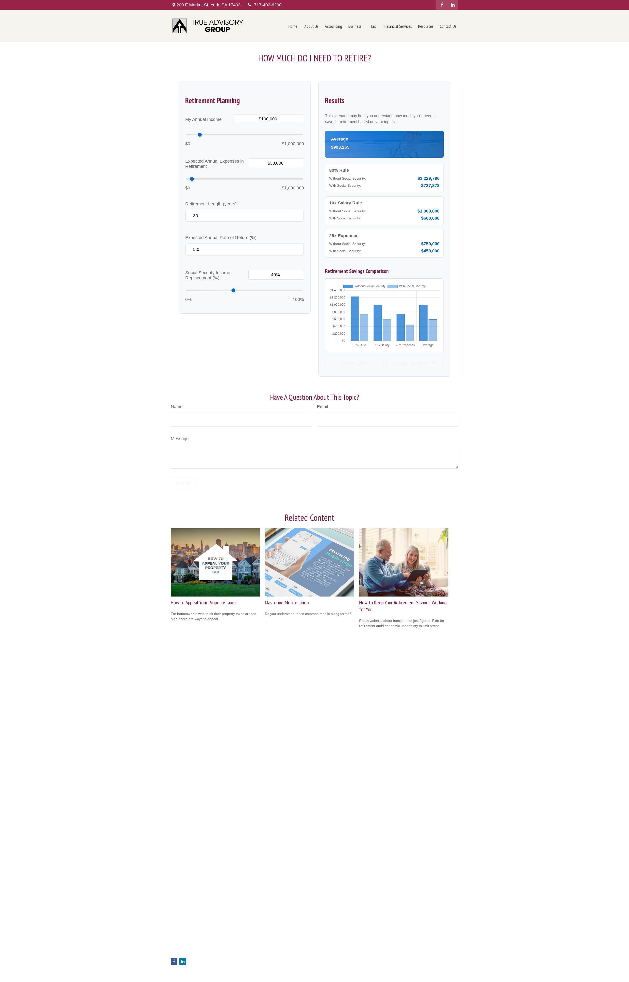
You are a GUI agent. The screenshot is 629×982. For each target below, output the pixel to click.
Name (177, 406)
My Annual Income (203, 119)
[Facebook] (441, 5)
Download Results (415, 364)
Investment (252, 943)
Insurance (251, 954)
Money (249, 964)
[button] (293, 26)
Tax (246, 959)
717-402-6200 (268, 4)
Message (180, 438)
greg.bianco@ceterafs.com (192, 954)
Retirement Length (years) (211, 203)
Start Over (354, 364)
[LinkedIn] (452, 5)
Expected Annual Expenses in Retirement (214, 164)
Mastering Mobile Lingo (287, 602)
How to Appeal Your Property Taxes (204, 602)
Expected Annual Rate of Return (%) (221, 237)
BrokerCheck (403, 936)
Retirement (252, 938)
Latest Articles (255, 974)
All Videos (251, 980)
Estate (249, 949)
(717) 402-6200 (194, 939)
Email (322, 406)
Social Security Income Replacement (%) (207, 275)
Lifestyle (250, 969)
